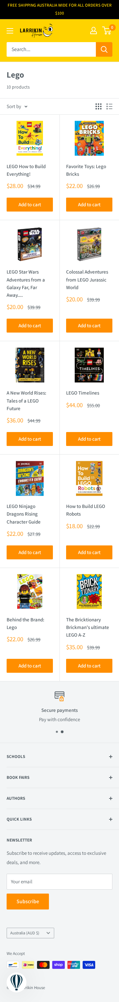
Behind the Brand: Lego (25, 623)
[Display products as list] (109, 106)
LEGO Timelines (82, 393)
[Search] (104, 49)
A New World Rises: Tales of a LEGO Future (26, 400)
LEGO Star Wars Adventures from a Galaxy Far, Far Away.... (26, 283)
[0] (107, 30)
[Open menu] (10, 30)
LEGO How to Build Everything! (26, 170)
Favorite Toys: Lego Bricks (86, 170)
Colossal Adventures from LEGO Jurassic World (87, 279)
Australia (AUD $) (24, 933)
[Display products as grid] (98, 106)
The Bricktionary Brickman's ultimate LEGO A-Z (87, 627)
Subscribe (28, 901)
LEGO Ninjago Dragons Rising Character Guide (24, 514)
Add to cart (30, 204)
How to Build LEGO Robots (85, 510)
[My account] (93, 30)
